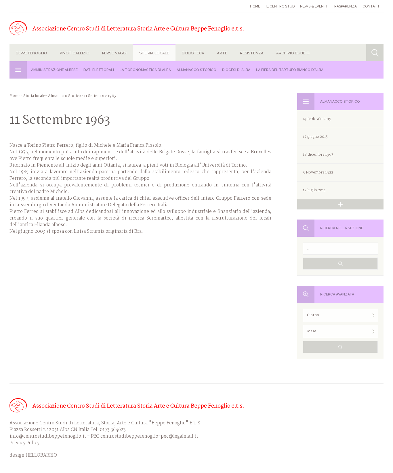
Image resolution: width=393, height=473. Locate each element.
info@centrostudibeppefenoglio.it (47, 436)
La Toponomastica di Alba (145, 70)
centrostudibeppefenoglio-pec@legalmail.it (149, 436)
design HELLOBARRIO (33, 455)
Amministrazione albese (54, 70)
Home (255, 6)
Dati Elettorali (98, 70)
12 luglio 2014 (314, 190)
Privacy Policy (24, 443)
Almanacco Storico (196, 70)
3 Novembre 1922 (318, 172)
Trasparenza (344, 6)
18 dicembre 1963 (318, 155)
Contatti (372, 6)
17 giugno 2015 (315, 137)
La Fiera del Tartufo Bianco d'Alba (289, 70)
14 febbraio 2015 (317, 119)
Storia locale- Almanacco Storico (52, 96)
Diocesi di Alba (236, 70)
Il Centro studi (280, 6)
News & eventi (313, 6)
